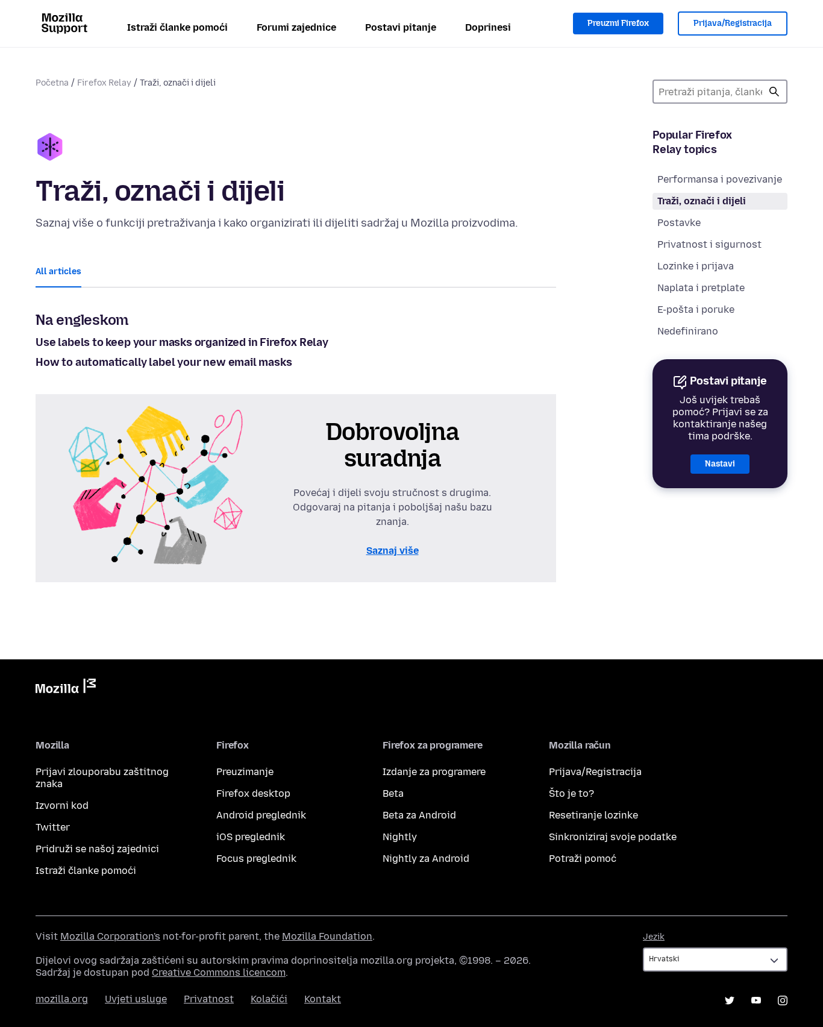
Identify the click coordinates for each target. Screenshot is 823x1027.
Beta (393, 793)
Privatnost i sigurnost (709, 244)
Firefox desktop (253, 793)
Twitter (53, 827)
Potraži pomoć (582, 858)
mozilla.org (62, 999)
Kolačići (269, 999)
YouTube (756, 1000)
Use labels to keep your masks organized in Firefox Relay (182, 342)
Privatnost (209, 999)
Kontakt (322, 999)
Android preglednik (261, 815)
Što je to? (571, 793)
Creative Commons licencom (219, 972)
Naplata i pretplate (701, 288)
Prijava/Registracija (732, 23)
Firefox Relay (104, 83)
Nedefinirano (687, 331)
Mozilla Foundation (327, 936)
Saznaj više (392, 550)
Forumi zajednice (296, 27)
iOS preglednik (250, 837)
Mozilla (66, 688)
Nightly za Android (426, 858)
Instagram (782, 1000)
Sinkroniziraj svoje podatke (613, 837)
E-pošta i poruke (695, 309)
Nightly (400, 837)
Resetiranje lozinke (593, 815)
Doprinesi (488, 27)
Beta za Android (419, 815)
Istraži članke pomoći (177, 27)
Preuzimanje (245, 771)
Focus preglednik (256, 858)
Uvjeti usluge (136, 999)
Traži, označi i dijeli (701, 201)
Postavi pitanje (400, 27)
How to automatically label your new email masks (164, 362)
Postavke (679, 222)
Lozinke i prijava (695, 266)
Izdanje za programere (434, 771)
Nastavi (720, 464)
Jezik (654, 937)
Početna (52, 83)
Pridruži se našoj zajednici (97, 849)
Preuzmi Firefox (618, 23)
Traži (774, 91)
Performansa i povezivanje (719, 179)
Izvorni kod (62, 805)
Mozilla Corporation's (110, 936)
